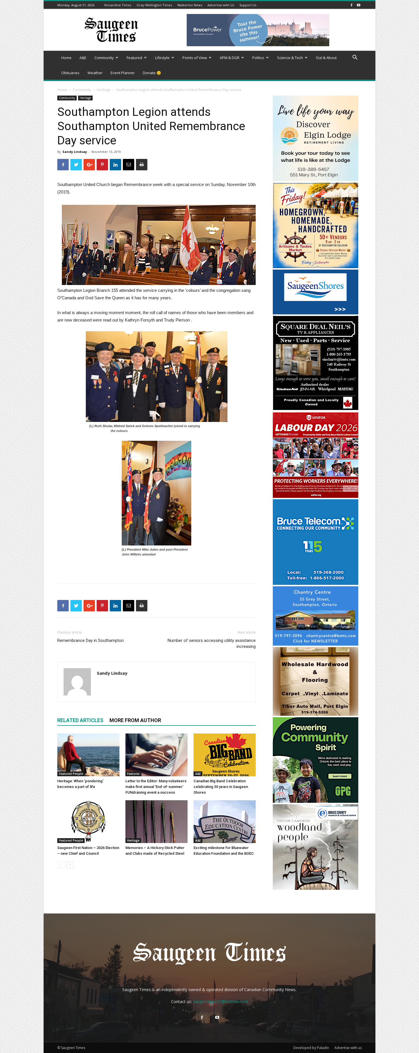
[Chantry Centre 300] (315, 644)
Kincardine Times (117, 5)
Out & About (326, 57)
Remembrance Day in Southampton (90, 640)
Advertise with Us (221, 5)
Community (104, 57)
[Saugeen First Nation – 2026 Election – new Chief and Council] (88, 821)
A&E (83, 57)
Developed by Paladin (311, 1047)
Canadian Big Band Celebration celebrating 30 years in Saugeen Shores (221, 787)
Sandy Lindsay (74, 151)
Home (66, 57)
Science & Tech (290, 57)
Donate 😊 (152, 72)
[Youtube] (358, 5)
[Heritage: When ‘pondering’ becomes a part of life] (88, 754)
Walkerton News (189, 5)
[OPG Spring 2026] (315, 801)
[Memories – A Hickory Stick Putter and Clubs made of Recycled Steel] (156, 821)
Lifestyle (162, 57)
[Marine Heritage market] (315, 266)
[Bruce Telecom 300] (315, 583)
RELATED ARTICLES (80, 720)
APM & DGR (229, 57)
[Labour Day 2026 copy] (315, 496)
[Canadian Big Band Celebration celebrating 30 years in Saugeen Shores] (225, 754)
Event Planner (123, 72)
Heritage (104, 89)
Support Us (247, 5)
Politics (258, 57)
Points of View (194, 57)
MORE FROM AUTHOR (135, 720)
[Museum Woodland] (315, 888)
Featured (134, 57)
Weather (95, 72)
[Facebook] (351, 5)
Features (133, 774)
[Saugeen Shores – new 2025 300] (315, 313)
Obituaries (70, 72)
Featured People (71, 774)
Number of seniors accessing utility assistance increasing (212, 643)
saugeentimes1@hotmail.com (220, 1001)
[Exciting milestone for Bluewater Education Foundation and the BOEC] (225, 821)
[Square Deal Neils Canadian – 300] (315, 409)
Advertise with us (348, 1047)
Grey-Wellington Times (154, 5)
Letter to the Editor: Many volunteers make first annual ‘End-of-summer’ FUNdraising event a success (155, 787)
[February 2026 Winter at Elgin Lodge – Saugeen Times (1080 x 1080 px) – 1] (315, 179)
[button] (355, 58)
